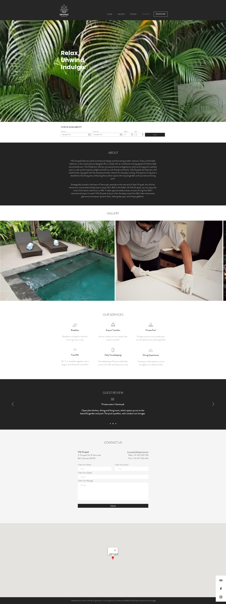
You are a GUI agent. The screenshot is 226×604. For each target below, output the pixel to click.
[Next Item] (222, 260)
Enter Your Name (84, 465)
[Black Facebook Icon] (221, 588)
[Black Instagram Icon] (221, 597)
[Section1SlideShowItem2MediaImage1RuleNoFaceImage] (113, 423)
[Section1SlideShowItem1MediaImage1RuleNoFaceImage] (110, 423)
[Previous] (13, 404)
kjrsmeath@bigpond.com (137, 451)
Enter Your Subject (85, 473)
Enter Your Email (121, 465)
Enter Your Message (85, 481)
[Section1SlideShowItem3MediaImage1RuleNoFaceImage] (115, 423)
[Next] (213, 404)
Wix (154, 601)
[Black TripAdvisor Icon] (221, 580)
